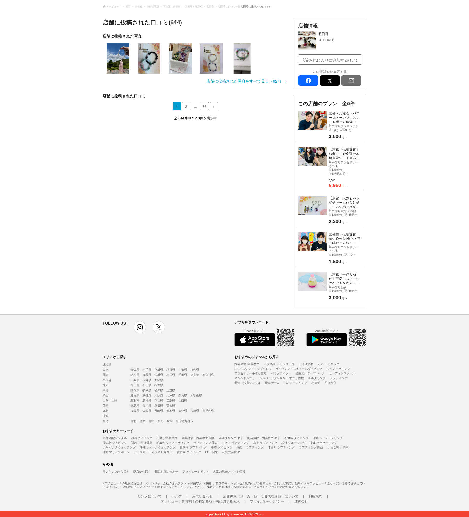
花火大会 (330, 382)
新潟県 (158, 380)
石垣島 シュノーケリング (172, 442)
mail (351, 80)
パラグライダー (281, 373)
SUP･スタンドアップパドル (252, 368)
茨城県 (158, 374)
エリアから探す (115, 356)
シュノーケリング (338, 368)
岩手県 (146, 369)
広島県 (170, 400)
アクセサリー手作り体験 (250, 373)
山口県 (182, 400)
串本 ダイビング (221, 447)
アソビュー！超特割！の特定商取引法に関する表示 (200, 501)
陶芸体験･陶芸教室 (246, 364)
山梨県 (134, 380)
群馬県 (146, 374)
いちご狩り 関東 (338, 447)
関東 (105, 374)
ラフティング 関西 (311, 447)
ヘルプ (177, 496)
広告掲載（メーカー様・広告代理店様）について (260, 496)
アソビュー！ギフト (195, 471)
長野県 (146, 380)
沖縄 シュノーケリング (328, 438)
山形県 (182, 369)
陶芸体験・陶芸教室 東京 (263, 438)
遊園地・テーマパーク (310, 373)
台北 (133, 421)
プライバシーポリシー (267, 501)
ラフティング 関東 (205, 442)
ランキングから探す (116, 471)
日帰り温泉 (305, 364)
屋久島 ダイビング (115, 442)
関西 (105, 395)
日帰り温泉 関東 (167, 438)
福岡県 (134, 410)
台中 (151, 421)
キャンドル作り (244, 378)
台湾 (105, 421)
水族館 (315, 382)
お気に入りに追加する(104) (333, 60)
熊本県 (170, 410)
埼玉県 (170, 374)
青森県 (134, 369)
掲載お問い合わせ (166, 471)
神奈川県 (208, 374)
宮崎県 (194, 410)
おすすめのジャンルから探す (256, 356)
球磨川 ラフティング (281, 447)
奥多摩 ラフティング (193, 447)
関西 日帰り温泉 (141, 442)
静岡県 (134, 390)
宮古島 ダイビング (189, 452)
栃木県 (134, 374)
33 (205, 106)
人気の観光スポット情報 (229, 471)
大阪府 (158, 395)
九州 (105, 410)
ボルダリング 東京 (231, 438)
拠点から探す (142, 471)
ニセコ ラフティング (235, 442)
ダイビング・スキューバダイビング (299, 368)
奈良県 (182, 395)
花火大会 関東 (231, 452)
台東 (142, 421)
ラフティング (338, 378)
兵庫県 (170, 395)
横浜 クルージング (293, 442)
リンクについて (149, 496)
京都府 (146, 395)
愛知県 (158, 390)
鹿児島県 (208, 410)
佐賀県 (146, 410)
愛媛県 (158, 405)
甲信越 (107, 380)
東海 (105, 390)
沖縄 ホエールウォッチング (158, 447)
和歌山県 (196, 395)
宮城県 (158, 369)
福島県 (194, 369)
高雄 (169, 421)
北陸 (105, 385)
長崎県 (158, 410)
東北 (105, 369)
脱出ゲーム (272, 382)
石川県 (146, 385)
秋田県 (170, 369)
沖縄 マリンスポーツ (116, 452)
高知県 (170, 405)
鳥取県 (134, 400)
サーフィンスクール (342, 373)
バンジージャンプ (295, 382)
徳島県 (134, 405)
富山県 (134, 385)
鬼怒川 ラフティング (250, 447)
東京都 (194, 374)
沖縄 (105, 416)
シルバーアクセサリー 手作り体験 (281, 378)
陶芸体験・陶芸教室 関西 (198, 438)
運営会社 (301, 501)
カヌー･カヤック (328, 364)
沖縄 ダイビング (141, 438)
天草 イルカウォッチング (119, 447)
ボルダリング (317, 378)
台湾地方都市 (184, 421)
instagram (140, 327)
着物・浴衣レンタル (247, 382)
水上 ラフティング (265, 442)
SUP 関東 (211, 452)
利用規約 (315, 496)
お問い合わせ (202, 496)
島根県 (146, 400)
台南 (160, 421)
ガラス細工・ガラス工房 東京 (153, 452)
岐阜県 (146, 390)
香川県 (146, 405)
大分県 (182, 410)
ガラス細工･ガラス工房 (279, 364)
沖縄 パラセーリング (323, 442)
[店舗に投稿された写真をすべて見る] (195, 58)
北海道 (107, 364)
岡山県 (158, 400)
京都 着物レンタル (115, 438)
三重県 (170, 390)
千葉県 (182, 374)
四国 (105, 405)
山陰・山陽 (110, 400)
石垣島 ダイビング (296, 438)
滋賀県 (134, 395)
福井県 (158, 385)
